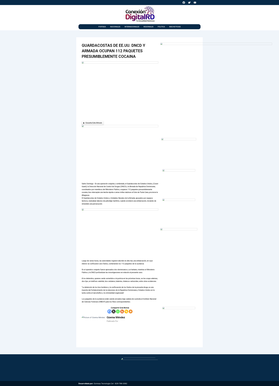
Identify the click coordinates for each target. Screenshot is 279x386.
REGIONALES (148, 27)
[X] (114, 311)
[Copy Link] (126, 311)
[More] (131, 311)
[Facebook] (109, 311)
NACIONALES (115, 27)
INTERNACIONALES (132, 27)
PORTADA (102, 27)
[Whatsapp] (118, 311)
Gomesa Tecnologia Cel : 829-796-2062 (110, 383)
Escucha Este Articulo (94, 123)
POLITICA (161, 27)
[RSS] (122, 311)
